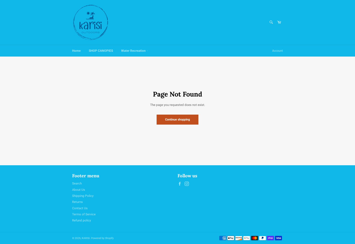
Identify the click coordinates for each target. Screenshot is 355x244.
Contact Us (80, 208)
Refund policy (81, 220)
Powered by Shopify (102, 238)
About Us (78, 190)
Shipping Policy (83, 196)
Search (77, 183)
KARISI (86, 238)
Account (277, 50)
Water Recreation (133, 50)
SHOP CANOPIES (101, 50)
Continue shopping (177, 119)
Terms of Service (84, 214)
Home (76, 50)
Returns (77, 202)
